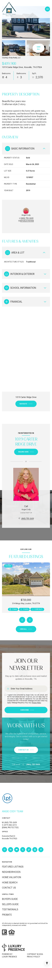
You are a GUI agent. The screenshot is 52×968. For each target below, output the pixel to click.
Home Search (10, 882)
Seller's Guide (10, 904)
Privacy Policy (36, 703)
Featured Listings (12, 866)
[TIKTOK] (28, 849)
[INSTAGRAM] (4, 849)
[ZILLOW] (34, 849)
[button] (26, 750)
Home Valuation (11, 877)
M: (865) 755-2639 (9, 822)
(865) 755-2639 (27, 218)
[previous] (22, 620)
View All (38, 48)
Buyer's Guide (10, 899)
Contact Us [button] (9, 887)
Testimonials (10, 909)
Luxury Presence (9, 957)
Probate (7, 914)
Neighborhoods (11, 872)
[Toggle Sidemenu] (47, 9)
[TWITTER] (22, 849)
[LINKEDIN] (10, 849)
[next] (30, 620)
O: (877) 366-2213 (9, 825)
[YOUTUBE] (16, 849)
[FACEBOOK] (40, 849)
